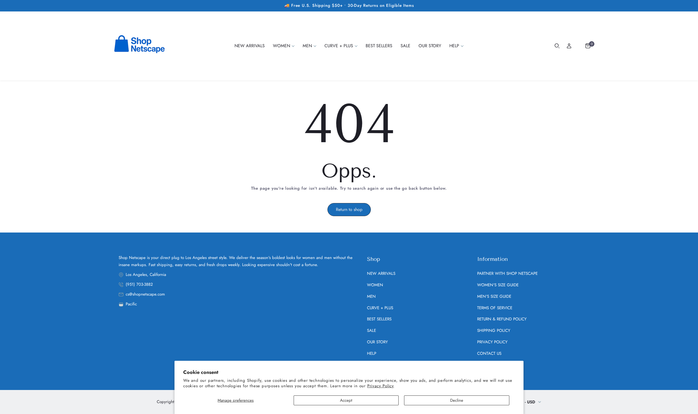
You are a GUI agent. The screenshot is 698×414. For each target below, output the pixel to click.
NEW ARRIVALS (381, 273)
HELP (371, 353)
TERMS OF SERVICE (494, 308)
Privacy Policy (380, 386)
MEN (371, 296)
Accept (346, 400)
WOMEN (375, 285)
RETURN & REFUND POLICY (501, 319)
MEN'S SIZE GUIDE (494, 296)
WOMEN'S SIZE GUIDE (498, 285)
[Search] (557, 45)
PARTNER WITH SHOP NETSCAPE (507, 273)
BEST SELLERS (379, 319)
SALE (371, 330)
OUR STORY (377, 342)
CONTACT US (489, 353)
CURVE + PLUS (380, 308)
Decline (456, 400)
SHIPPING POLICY (493, 330)
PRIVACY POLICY (492, 342)
